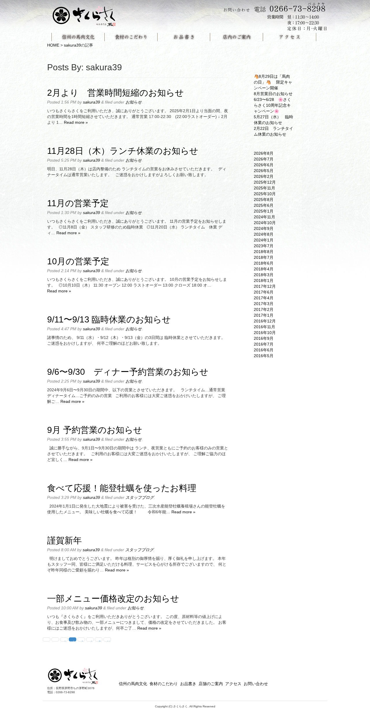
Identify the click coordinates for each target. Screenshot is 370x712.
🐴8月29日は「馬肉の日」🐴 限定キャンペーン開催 (273, 82)
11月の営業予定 (78, 203)
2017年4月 (263, 298)
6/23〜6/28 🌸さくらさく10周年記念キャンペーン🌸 (272, 105)
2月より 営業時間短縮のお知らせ (115, 92)
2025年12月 (265, 182)
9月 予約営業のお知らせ (94, 430)
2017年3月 (263, 303)
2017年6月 (263, 292)
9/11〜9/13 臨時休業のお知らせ (109, 319)
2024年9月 (263, 228)
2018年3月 (263, 274)
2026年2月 (263, 176)
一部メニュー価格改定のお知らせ (113, 598)
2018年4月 (263, 269)
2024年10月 (265, 222)
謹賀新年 (64, 540)
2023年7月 (263, 246)
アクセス (233, 683)
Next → (109, 640)
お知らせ (133, 102)
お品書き (188, 683)
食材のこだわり (163, 683)
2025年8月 (263, 199)
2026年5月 (263, 170)
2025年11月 (264, 188)
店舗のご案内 (211, 683)
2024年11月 (264, 217)
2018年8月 (263, 251)
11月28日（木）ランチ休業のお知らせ (122, 151)
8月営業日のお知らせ (273, 93)
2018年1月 (263, 280)
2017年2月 (263, 309)
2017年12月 (265, 286)
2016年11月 (264, 326)
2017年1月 (263, 315)
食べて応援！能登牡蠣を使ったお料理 (121, 488)
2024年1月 (263, 240)
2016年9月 (263, 338)
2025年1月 (263, 211)
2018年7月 (263, 257)
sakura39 (72, 45)
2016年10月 (265, 332)
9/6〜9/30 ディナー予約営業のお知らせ (127, 372)
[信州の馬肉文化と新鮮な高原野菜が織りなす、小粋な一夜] (87, 14)
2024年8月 (263, 234)
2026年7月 (263, 159)
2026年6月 (263, 165)
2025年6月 (263, 205)
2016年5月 (263, 355)
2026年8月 (263, 153)
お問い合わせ (256, 683)
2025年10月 (265, 193)
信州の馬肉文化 (133, 683)
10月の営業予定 (78, 261)
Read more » (76, 122)
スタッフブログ (139, 497)
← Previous (57, 640)
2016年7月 (263, 344)
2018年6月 (263, 263)
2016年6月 (263, 350)
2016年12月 (265, 321)
